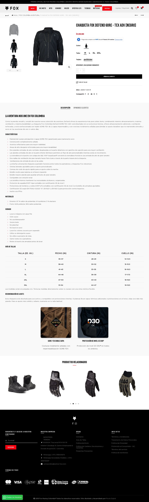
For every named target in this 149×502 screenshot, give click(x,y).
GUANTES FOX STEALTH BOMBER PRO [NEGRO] (57, 380)
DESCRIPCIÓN (65, 107)
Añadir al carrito (109, 76)
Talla (78, 53)
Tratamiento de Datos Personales (124, 440)
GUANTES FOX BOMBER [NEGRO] (22, 380)
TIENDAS (46, 439)
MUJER (66, 8)
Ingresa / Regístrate (122, 8)
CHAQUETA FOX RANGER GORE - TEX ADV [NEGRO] (92, 379)
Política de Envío (82, 443)
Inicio (15, 15)
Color (78, 45)
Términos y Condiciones (120, 437)
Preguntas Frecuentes (84, 451)
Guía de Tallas (83, 82)
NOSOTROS (47, 437)
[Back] (7, 15)
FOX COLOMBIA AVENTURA (29, 15)
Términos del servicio (119, 449)
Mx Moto (42, 8)
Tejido (78, 59)
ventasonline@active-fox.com (54, 464)
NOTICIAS (97, 7)
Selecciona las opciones (22, 393)
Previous (10, 70)
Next (17, 70)
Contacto (79, 437)
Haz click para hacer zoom (69, 67)
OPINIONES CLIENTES (81, 107)
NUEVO (33, 8)
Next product (142, 15)
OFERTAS (107, 8)
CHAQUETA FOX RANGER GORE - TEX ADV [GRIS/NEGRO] (127, 379)
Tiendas (87, 8)
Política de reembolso (119, 453)
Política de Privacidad (119, 443)
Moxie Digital (111, 498)
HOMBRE (58, 8)
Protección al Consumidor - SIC (123, 446)
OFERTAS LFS (76, 8)
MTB (50, 8)
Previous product (136, 15)
